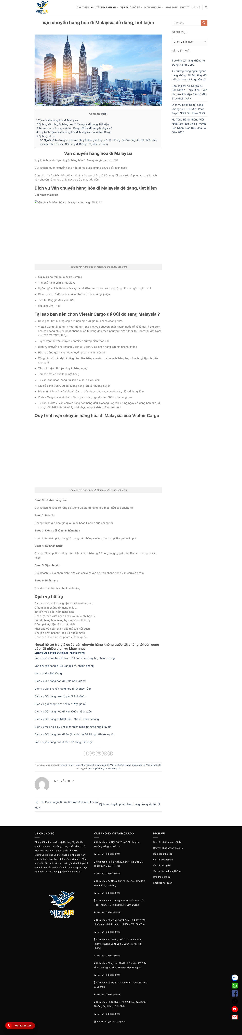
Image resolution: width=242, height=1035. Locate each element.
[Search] (206, 7)
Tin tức (184, 7)
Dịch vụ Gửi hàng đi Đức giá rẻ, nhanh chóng (60, 652)
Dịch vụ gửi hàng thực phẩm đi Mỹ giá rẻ (60, 704)
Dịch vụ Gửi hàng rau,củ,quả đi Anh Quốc (60, 696)
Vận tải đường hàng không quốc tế (127, 765)
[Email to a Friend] (98, 753)
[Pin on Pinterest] (104, 753)
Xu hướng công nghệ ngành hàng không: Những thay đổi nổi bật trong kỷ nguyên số (189, 75)
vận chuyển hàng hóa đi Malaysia (103, 768)
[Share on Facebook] (86, 753)
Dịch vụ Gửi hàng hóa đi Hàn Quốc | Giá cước (63, 711)
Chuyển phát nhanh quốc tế (95, 765)
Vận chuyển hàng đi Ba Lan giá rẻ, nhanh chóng (64, 665)
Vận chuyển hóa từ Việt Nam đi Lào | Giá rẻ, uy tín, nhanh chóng (75, 658)
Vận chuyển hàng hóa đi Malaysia (57, 120)
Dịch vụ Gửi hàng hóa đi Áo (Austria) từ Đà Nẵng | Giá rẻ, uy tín (74, 734)
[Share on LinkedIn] (110, 753)
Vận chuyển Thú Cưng (49, 673)
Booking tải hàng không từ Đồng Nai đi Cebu (188, 62)
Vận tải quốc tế (130, 7)
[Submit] (204, 23)
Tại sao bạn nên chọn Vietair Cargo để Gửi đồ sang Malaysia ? (74, 128)
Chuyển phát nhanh (103, 7)
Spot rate (171, 7)
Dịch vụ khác (152, 7)
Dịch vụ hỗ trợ (45, 136)
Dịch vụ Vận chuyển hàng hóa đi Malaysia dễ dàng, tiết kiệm (72, 124)
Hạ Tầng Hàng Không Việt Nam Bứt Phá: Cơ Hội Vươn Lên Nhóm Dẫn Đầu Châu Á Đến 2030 (189, 126)
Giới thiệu (83, 7)
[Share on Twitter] (92, 753)
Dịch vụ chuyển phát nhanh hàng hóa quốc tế (128, 804)
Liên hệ (196, 7)
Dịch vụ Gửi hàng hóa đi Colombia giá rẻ (60, 681)
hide (104, 113)
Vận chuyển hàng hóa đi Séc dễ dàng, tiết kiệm (64, 742)
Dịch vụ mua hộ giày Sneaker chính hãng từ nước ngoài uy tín (73, 726)
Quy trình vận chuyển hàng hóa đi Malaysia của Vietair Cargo (73, 132)
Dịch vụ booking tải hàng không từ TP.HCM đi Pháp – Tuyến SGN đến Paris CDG (189, 109)
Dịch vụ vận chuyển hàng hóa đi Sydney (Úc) (63, 688)
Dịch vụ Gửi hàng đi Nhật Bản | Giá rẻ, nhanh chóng (67, 719)
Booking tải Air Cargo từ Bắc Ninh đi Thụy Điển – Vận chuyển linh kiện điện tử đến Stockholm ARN (189, 92)
